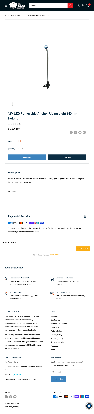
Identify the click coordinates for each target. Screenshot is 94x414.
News (53, 349)
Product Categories (59, 323)
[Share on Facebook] (71, 132)
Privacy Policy (56, 335)
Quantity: (12, 149)
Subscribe (58, 379)
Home (7, 15)
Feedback (55, 346)
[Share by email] (84, 132)
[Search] (70, 5)
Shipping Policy (57, 338)
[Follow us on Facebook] (6, 396)
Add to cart (27, 157)
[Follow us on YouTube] (15, 396)
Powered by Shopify (12, 407)
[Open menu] (6, 6)
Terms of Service (58, 342)
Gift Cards (55, 327)
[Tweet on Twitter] (80, 132)
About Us (54, 316)
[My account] (83, 5)
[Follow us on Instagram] (10, 396)
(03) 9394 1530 (16, 375)
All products (15, 15)
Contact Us (55, 320)
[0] (87, 5)
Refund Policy (56, 331)
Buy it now (67, 157)
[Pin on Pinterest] (75, 132)
